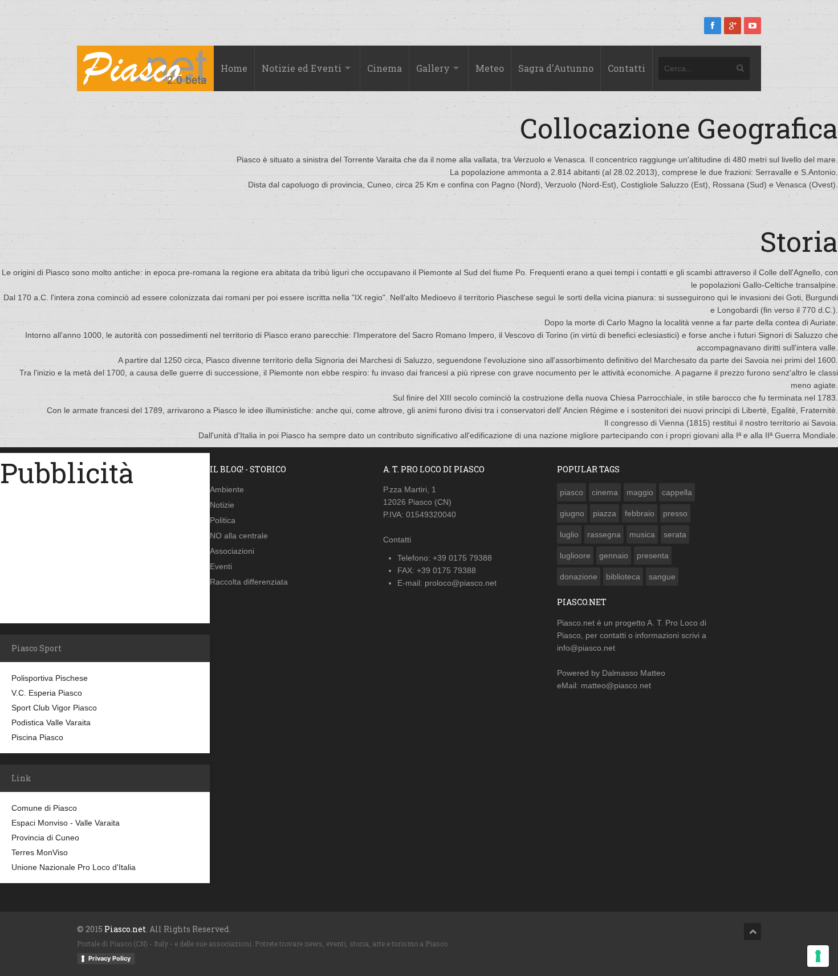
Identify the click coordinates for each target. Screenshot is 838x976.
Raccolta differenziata (249, 581)
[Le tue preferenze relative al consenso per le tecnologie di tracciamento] (818, 956)
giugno (572, 513)
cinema (605, 492)
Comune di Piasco (44, 807)
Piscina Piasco (37, 737)
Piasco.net (576, 622)
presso (675, 513)
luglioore (575, 555)
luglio (569, 534)
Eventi (221, 566)
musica (642, 534)
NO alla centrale (239, 535)
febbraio (639, 513)
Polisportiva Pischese (49, 678)
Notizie (222, 504)
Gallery (433, 68)
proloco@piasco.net (461, 582)
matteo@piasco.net (616, 685)
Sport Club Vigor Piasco (54, 707)
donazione (578, 576)
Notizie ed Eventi (301, 68)
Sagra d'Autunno (555, 68)
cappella (677, 492)
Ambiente (227, 489)
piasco (571, 492)
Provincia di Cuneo (45, 837)
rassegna (604, 534)
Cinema (384, 68)
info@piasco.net (586, 647)
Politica (222, 520)
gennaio (613, 555)
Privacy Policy (109, 958)
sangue (662, 576)
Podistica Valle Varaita (51, 722)
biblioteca (623, 576)
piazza (604, 513)
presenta (653, 555)
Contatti (626, 68)
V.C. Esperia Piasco (46, 692)
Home (234, 68)
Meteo (489, 68)
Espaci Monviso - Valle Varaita (65, 822)
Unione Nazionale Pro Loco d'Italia (73, 867)
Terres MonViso (39, 852)
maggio (640, 492)
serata (675, 534)
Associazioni (232, 551)
